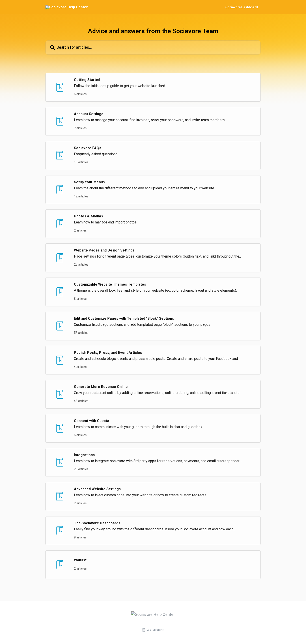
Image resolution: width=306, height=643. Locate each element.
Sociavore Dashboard (241, 7)
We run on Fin (155, 629)
